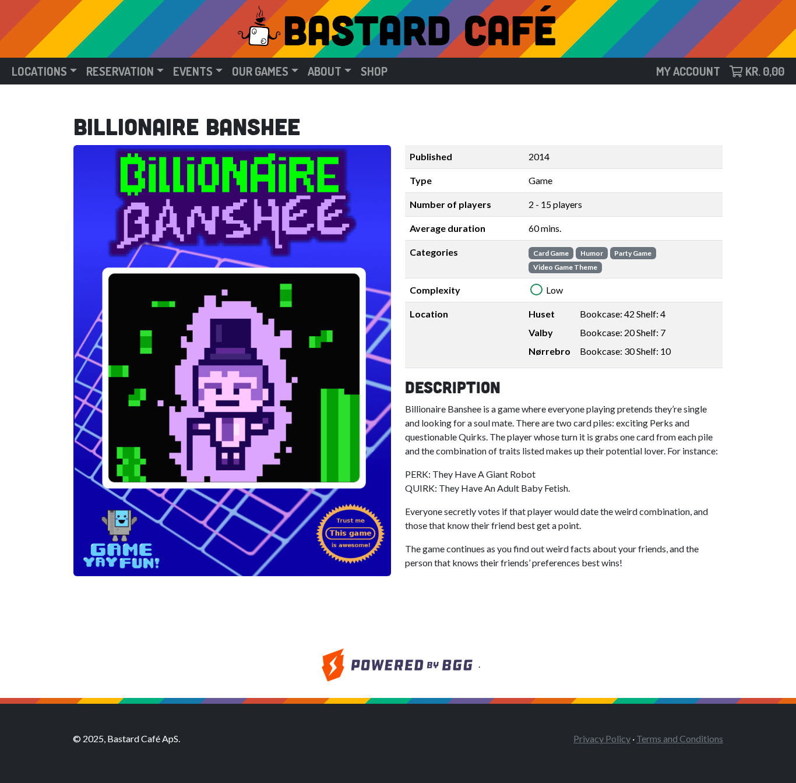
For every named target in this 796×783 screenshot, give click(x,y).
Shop (374, 71)
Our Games (260, 71)
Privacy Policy (602, 738)
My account (688, 71)
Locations (39, 71)
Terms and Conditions (679, 738)
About (324, 71)
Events (193, 71)
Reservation (120, 71)
